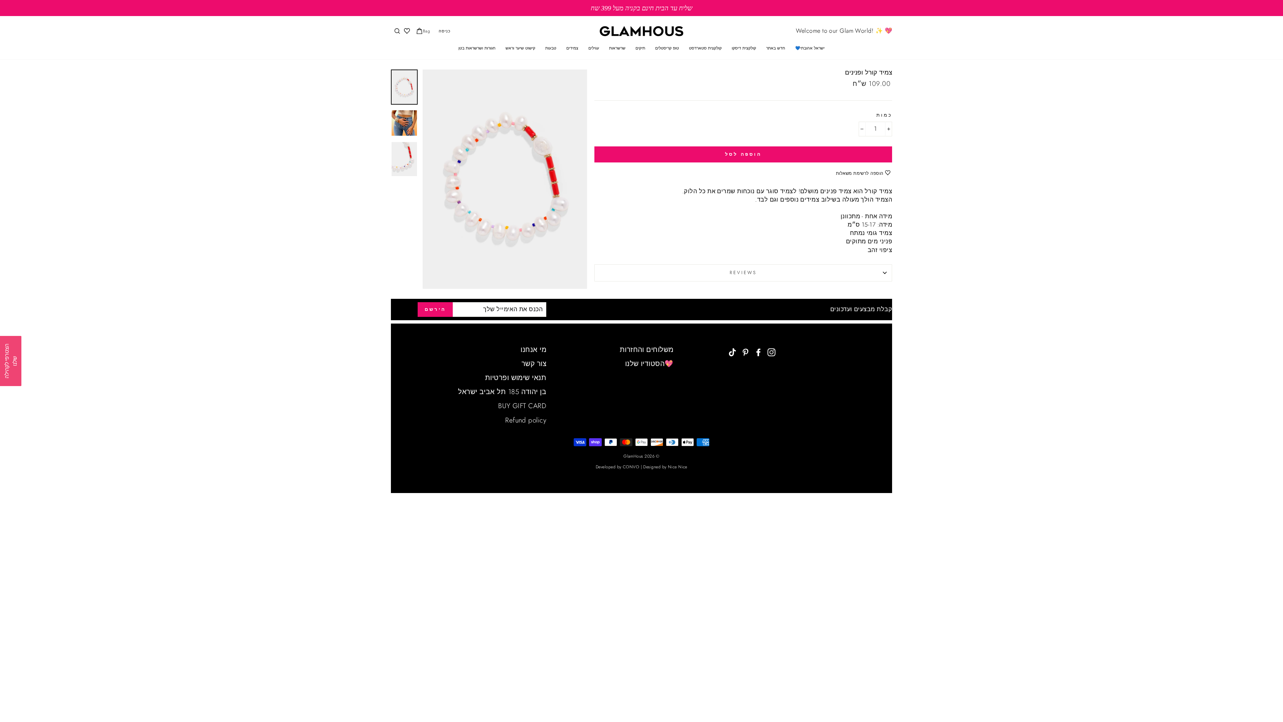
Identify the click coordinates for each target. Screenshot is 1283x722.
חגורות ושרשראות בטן (476, 48)
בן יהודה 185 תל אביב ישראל (502, 392)
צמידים (572, 48)
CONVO (631, 467)
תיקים (640, 48)
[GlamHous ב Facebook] (758, 352)
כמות (884, 115)
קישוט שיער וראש (520, 48)
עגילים (593, 48)
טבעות (550, 48)
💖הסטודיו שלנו (649, 364)
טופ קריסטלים (667, 48)
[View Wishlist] (406, 31)
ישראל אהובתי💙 (810, 48)
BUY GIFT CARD (522, 406)
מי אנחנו (533, 350)
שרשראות (617, 48)
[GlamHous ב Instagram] (771, 352)
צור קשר (534, 364)
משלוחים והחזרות (647, 350)
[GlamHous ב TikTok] (732, 352)
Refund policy (525, 420)
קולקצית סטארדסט (705, 48)
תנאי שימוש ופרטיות (515, 378)
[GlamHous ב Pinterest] (745, 352)
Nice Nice (677, 467)
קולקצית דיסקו (744, 48)
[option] (641, 8)
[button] (10, 361)
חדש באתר (775, 48)
